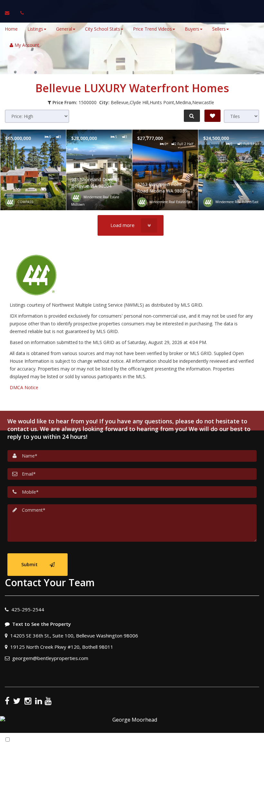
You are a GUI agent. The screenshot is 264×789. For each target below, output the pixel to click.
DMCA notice (132, 782)
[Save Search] (212, 116)
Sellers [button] (219, 29)
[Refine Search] (192, 116)
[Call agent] (20, 13)
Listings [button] (35, 29)
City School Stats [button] (102, 29)
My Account (26, 45)
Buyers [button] (192, 29)
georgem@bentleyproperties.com (50, 658)
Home (11, 29)
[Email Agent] (10, 13)
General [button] (64, 29)
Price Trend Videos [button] (152, 29)
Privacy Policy (193, 755)
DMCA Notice (24, 387)
